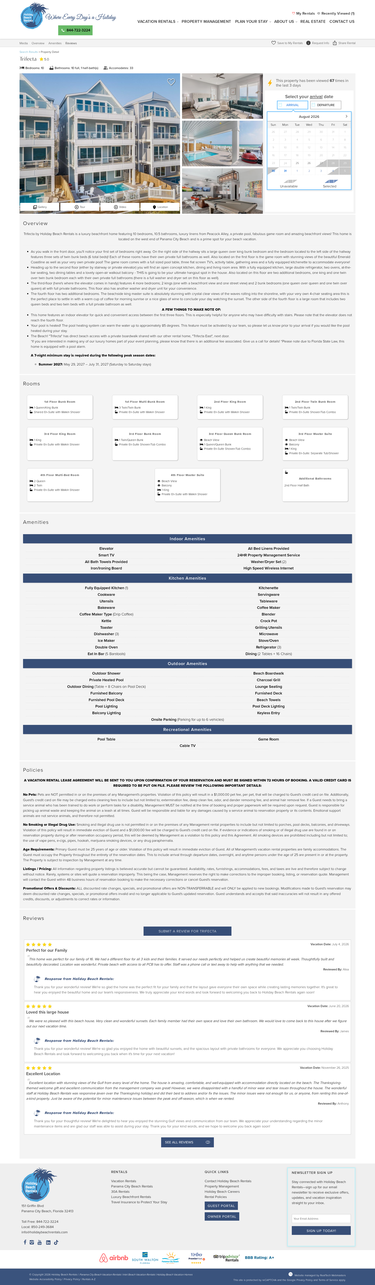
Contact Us (341, 21)
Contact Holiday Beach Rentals (228, 1181)
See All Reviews (179, 1142)
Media (24, 43)
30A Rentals (120, 1191)
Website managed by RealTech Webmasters (320, 1275)
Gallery (42, 207)
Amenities (55, 43)
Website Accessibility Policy (45, 1279)
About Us (284, 21)
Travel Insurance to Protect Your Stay (139, 1202)
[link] (170, 84)
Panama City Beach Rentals (132, 1186)
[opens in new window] (24, 1242)
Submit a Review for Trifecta (188, 931)
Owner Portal (222, 1216)
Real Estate (313, 21)
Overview (38, 43)
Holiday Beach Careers (222, 1191)
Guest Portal (221, 1205)
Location (163, 207)
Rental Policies (216, 1196)
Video (122, 207)
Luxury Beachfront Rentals (131, 1196)
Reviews (71, 43)
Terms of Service (328, 1280)
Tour (82, 207)
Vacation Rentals (156, 21)
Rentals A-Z (89, 1279)
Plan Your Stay (251, 21)
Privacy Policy (72, 1279)
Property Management (206, 21)
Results (29, 52)
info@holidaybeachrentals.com (44, 1232)
